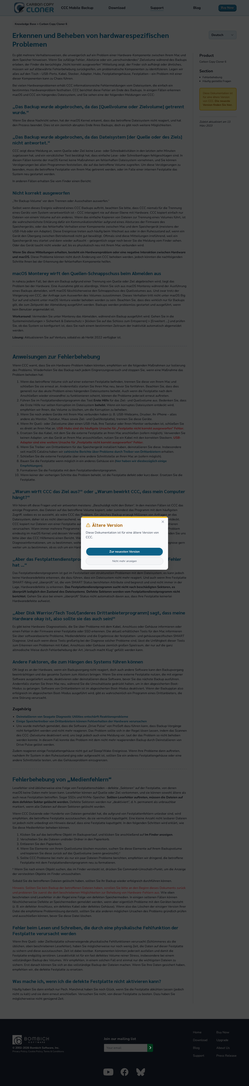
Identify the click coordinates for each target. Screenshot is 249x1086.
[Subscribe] (150, 1048)
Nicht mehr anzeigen (124, 561)
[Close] (163, 521)
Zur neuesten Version (124, 552)
